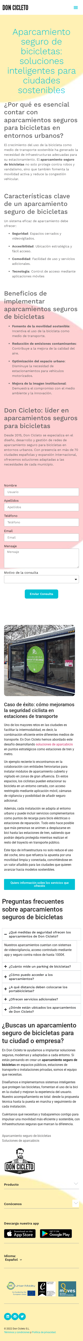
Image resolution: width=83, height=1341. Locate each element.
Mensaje (10, 546)
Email (8, 531)
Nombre (10, 485)
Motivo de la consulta (21, 573)
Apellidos (11, 500)
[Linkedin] (7, 1316)
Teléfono (11, 516)
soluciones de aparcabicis (54, 744)
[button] (75, 7)
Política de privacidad (44, 1332)
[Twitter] (22, 1316)
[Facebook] (15, 1316)
